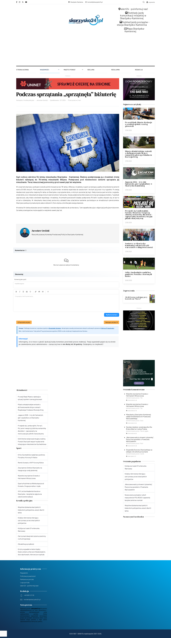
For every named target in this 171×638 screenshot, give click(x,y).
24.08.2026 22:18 (132, 410)
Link (35, 292)
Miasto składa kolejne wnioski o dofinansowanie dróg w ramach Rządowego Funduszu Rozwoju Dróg (138, 154)
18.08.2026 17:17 (132, 456)
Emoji (30, 292)
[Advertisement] (85, 51)
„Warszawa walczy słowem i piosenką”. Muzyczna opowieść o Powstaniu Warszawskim (140, 439)
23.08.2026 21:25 (132, 423)
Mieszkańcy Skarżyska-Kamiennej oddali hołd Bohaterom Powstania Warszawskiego (138, 416)
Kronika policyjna (28, 100)
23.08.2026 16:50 (132, 433)
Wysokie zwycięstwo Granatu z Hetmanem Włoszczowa (137, 395)
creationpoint (88, 634)
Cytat (27, 292)
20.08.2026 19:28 (132, 445)
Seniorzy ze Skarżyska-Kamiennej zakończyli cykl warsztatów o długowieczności (139, 245)
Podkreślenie (23, 292)
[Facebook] (16, 2)
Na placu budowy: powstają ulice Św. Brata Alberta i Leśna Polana (139, 428)
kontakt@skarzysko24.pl (95, 2)
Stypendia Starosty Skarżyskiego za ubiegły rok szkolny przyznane (139, 451)
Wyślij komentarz (111, 315)
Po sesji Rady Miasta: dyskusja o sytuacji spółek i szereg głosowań (138, 124)
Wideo (43, 292)
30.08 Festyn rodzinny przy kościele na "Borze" (136, 298)
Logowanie (151, 2)
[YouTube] (26, 2)
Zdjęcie (39, 292)
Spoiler (48, 292)
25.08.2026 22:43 (132, 400)
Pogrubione (16, 292)
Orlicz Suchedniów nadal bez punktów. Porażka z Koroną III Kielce (138, 274)
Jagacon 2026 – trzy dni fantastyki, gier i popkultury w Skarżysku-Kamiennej (138, 184)
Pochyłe (20, 292)
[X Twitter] (23, 2)
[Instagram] (19, 2)
